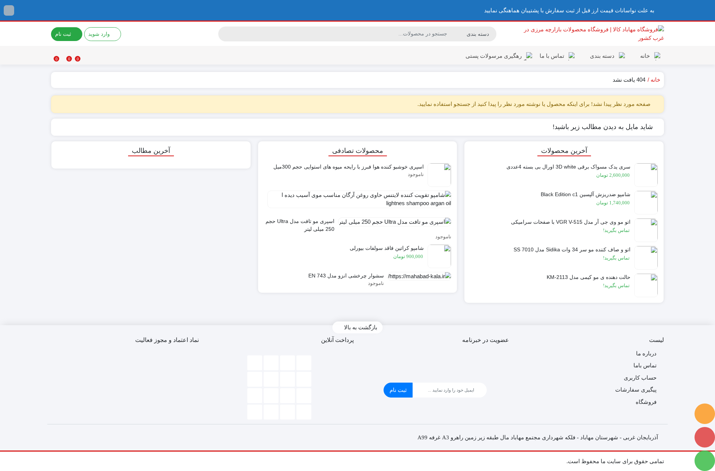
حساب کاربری (640, 377)
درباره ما (646, 353)
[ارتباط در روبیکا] (705, 414)
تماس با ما (552, 56)
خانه (644, 56)
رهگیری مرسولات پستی (493, 56)
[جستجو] (225, 33)
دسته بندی (601, 56)
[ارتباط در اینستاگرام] (705, 437)
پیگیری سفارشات (636, 389)
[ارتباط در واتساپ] (705, 460)
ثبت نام (398, 390)
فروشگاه (646, 402)
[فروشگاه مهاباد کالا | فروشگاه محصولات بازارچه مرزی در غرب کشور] (590, 33)
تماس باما (645, 365)
